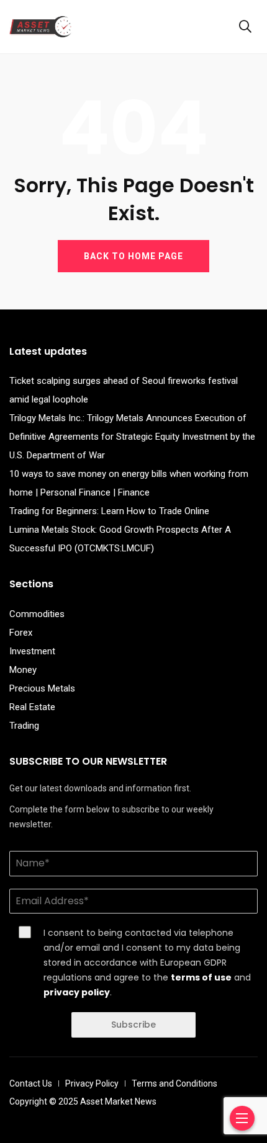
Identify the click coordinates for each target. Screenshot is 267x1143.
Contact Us (30, 1083)
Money (23, 669)
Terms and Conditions (174, 1083)
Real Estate (32, 707)
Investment (32, 651)
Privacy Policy (92, 1083)
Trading (24, 725)
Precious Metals (42, 688)
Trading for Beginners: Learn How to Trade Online (109, 511)
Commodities (37, 614)
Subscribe (133, 1024)
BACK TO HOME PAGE (133, 256)
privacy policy (76, 992)
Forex (20, 632)
